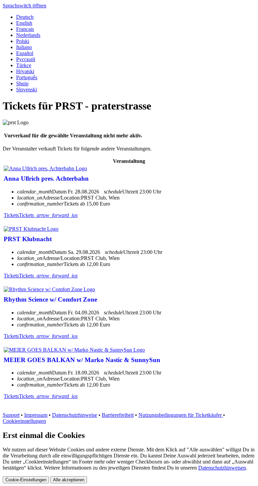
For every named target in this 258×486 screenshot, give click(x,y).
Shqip (22, 83)
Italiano (24, 47)
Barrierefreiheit (118, 415)
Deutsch (25, 17)
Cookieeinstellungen (24, 421)
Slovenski (26, 89)
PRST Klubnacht (28, 238)
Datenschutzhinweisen (222, 468)
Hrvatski (25, 71)
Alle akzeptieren (68, 479)
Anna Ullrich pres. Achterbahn (46, 178)
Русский (25, 59)
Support (11, 415)
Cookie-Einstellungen (25, 479)
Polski (22, 41)
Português (26, 77)
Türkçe (23, 65)
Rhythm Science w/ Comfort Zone (50, 299)
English (24, 23)
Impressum (35, 415)
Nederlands (28, 35)
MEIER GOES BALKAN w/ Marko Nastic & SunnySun (82, 359)
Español (24, 53)
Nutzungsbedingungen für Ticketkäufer (180, 415)
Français (25, 29)
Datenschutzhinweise (74, 415)
